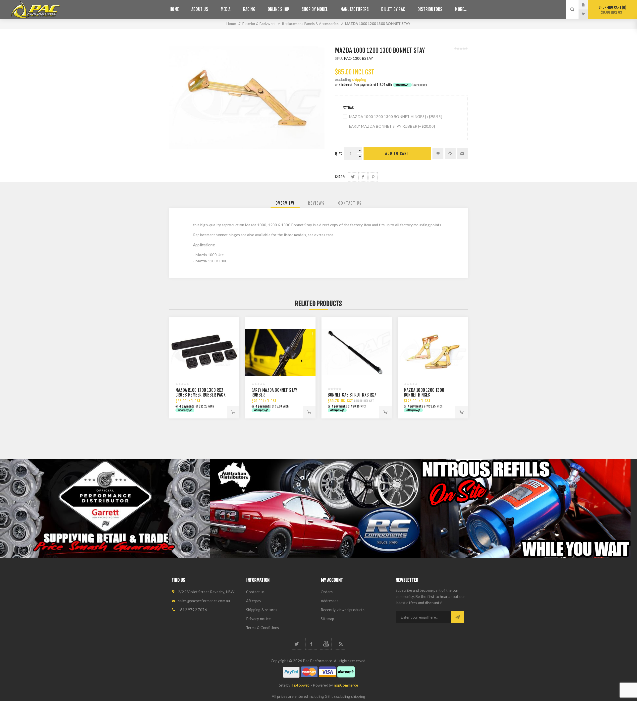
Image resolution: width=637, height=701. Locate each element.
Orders (327, 591)
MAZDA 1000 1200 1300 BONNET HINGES (424, 393)
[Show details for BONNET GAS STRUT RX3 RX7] (356, 352)
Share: (340, 177)
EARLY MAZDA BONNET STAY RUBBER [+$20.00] (392, 126)
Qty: (338, 153)
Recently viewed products (343, 609)
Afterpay (254, 600)
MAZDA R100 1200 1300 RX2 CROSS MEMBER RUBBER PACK (200, 393)
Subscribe (457, 617)
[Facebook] (311, 644)
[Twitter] (296, 644)
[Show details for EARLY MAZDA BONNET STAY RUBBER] (280, 352)
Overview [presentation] (285, 203)
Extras (348, 108)
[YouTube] (326, 644)
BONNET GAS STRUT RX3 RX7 (352, 395)
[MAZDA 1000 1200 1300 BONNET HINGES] (433, 352)
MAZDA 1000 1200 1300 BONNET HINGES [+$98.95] (395, 116)
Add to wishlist (437, 153)
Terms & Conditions (262, 627)
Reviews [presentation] (316, 203)
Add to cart (397, 153)
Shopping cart (612, 10)
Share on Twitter (352, 176)
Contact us (255, 591)
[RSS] (340, 644)
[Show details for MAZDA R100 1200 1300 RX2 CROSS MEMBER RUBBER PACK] (204, 352)
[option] (105, 508)
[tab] (285, 203)
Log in (587, 4)
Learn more (420, 85)
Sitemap (327, 618)
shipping (359, 79)
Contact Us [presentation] (350, 203)
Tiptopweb (300, 685)
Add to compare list (450, 153)
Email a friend (462, 153)
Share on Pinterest (373, 176)
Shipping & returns (261, 609)
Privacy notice (258, 618)
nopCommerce (346, 685)
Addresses (329, 600)
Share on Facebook (363, 176)
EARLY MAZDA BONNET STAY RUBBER (274, 393)
